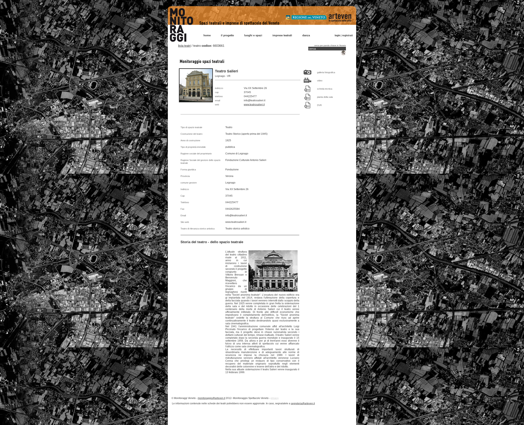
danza (306, 35)
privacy (275, 398)
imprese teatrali (282, 35)
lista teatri (184, 45)
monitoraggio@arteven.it (211, 398)
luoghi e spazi (253, 35)
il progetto (227, 35)
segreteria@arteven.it (303, 403)
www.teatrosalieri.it (254, 104)
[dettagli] (307, 88)
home (207, 35)
